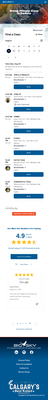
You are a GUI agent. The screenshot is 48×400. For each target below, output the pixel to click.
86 (30, 323)
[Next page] (35, 323)
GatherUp (28, 329)
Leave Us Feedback (24, 256)
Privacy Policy (24, 360)
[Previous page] (12, 323)
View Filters (24, 264)
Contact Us (24, 368)
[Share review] (37, 305)
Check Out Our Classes (23, 214)
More (46, 2)
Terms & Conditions (24, 364)
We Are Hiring (24, 372)
